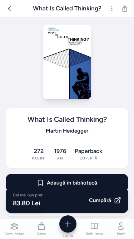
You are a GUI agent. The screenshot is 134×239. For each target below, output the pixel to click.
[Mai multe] (111, 8)
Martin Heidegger (67, 131)
